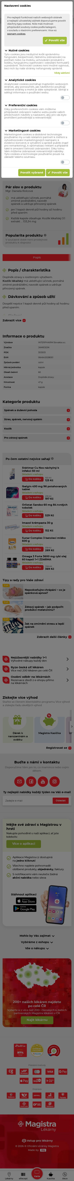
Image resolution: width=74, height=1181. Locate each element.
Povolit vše (56, 40)
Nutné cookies (19, 50)
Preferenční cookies (23, 105)
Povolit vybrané (31, 172)
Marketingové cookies (25, 130)
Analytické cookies (22, 80)
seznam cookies (16, 34)
